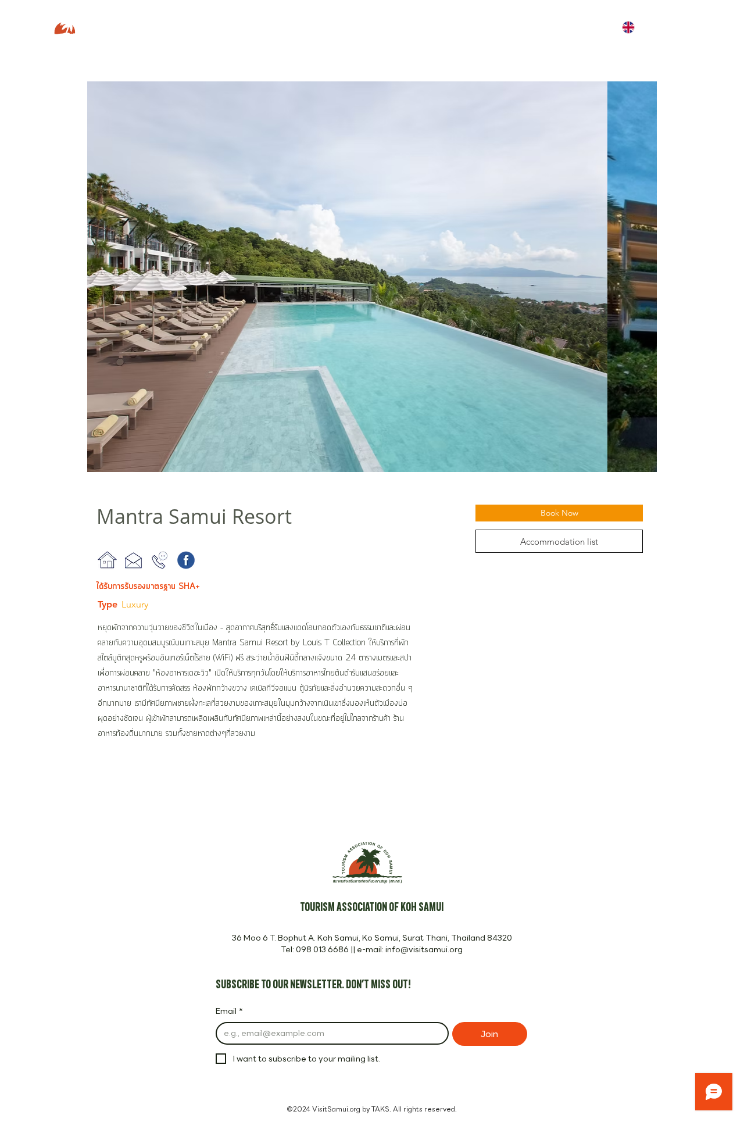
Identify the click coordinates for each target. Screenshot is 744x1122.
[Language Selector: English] (636, 27)
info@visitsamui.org (424, 949)
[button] (372, 276)
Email (229, 1011)
